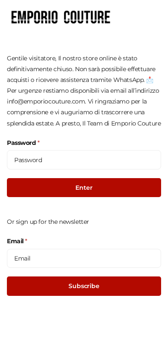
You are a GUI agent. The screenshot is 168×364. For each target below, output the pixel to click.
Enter (83, 187)
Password (23, 143)
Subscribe (84, 286)
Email (17, 241)
